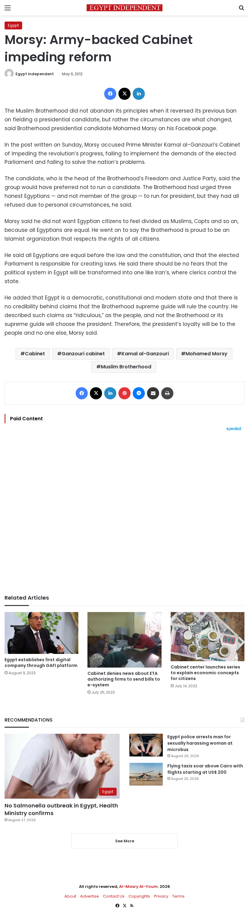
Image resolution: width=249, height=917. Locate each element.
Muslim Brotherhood (126, 366)
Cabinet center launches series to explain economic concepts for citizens (205, 673)
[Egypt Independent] (124, 7)
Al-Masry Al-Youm (138, 886)
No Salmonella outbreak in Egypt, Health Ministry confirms (61, 809)
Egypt (13, 25)
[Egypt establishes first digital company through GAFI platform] (41, 633)
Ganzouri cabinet (83, 353)
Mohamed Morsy (206, 353)
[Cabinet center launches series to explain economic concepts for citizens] (207, 636)
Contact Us (113, 896)
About (70, 896)
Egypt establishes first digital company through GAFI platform (41, 662)
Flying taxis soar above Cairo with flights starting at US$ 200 (205, 769)
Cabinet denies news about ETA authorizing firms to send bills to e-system (123, 679)
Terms (178, 896)
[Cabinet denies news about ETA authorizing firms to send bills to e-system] (124, 639)
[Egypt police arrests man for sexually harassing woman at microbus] (146, 745)
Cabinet (35, 353)
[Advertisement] (124, 513)
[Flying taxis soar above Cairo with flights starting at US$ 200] (146, 774)
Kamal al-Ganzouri (145, 353)
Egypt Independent (34, 73)
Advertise (89, 896)
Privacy (161, 896)
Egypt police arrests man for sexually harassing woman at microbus (200, 743)
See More (124, 841)
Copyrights (139, 896)
